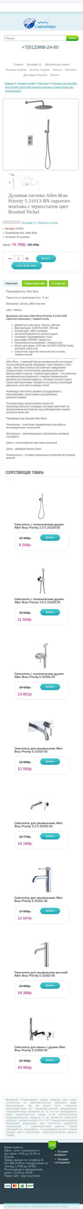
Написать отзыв (48, 222)
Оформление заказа (57, 64)
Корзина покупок (16, 69)
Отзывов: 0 (28, 222)
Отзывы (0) (59, 283)
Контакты (71, 69)
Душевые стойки (26, 83)
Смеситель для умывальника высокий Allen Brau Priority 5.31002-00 (40, 974)
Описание (11, 283)
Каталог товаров (40, 69)
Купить (50, 537)
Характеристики (34, 283)
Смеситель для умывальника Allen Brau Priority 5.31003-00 (38, 750)
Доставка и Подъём (35, 75)
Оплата (57, 69)
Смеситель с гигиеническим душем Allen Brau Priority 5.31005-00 (39, 675)
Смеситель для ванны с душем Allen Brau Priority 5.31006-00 (39, 1049)
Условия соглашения (62, 1161)
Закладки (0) (34, 64)
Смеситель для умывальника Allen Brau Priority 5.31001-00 (38, 899)
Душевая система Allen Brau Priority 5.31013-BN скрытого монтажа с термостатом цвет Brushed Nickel (41, 87)
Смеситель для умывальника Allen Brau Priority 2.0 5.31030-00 (38, 825)
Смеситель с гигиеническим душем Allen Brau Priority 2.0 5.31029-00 (39, 526)
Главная (18, 64)
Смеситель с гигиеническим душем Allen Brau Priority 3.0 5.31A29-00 (39, 601)
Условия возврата (61, 1153)
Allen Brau (43, 83)
